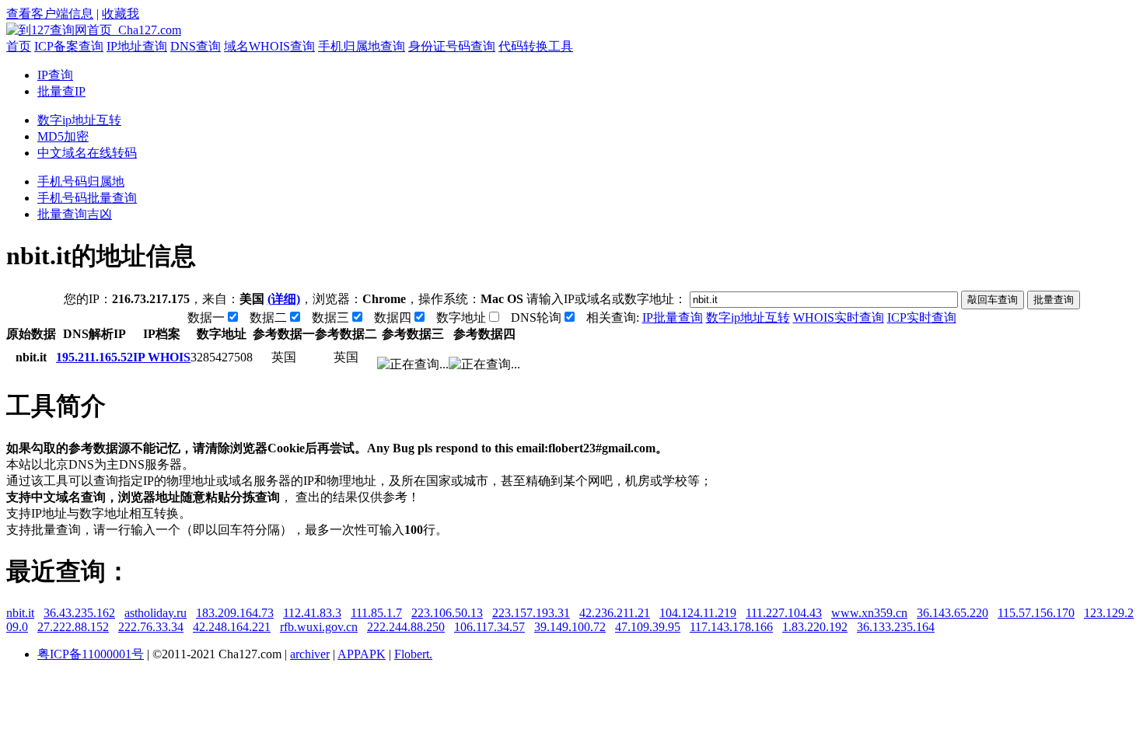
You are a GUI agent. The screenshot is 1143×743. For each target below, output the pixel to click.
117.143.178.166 (731, 626)
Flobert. (413, 654)
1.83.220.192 (815, 626)
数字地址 (461, 317)
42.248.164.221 (232, 626)
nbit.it (20, 612)
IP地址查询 (137, 46)
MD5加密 (63, 136)
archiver (310, 654)
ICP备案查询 (68, 46)
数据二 (268, 317)
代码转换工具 (535, 46)
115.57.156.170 (1036, 612)
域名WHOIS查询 (269, 46)
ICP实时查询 (921, 317)
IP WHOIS (161, 357)
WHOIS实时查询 (838, 317)
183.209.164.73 (235, 612)
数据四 (392, 317)
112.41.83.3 (312, 612)
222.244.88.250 (406, 626)
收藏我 (120, 13)
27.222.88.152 (73, 626)
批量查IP (61, 91)
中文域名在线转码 (87, 152)
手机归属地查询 (361, 46)
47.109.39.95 (647, 626)
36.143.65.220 (952, 612)
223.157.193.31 (531, 612)
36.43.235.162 (79, 612)
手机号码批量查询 (87, 197)
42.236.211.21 (614, 612)
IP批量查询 (672, 317)
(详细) (283, 298)
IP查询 (55, 75)
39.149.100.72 (570, 626)
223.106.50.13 (447, 612)
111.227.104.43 (784, 612)
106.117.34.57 (489, 626)
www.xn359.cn (869, 612)
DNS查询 (195, 46)
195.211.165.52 (94, 357)
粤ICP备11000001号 (90, 654)
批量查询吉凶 (74, 214)
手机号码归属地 (80, 181)
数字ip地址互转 (79, 120)
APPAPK (361, 654)
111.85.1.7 (376, 612)
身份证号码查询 (451, 46)
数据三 (330, 317)
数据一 (206, 317)
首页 (18, 46)
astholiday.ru (155, 612)
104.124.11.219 (697, 612)
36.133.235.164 (896, 626)
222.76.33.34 (151, 626)
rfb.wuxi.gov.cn (319, 626)
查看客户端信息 (49, 13)
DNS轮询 (536, 317)
